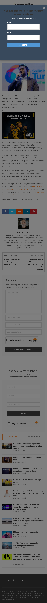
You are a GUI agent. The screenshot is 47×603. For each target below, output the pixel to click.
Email (9, 33)
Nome (9, 22)
